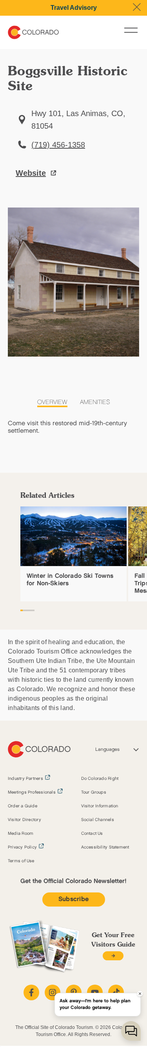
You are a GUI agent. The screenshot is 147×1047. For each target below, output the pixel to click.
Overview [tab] (52, 402)
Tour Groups (93, 792)
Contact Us (92, 834)
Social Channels (97, 820)
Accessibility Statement (105, 847)
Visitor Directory (24, 820)
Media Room (20, 834)
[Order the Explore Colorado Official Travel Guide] (113, 955)
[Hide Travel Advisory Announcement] (137, 7)
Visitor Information (99, 806)
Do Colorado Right (100, 779)
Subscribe (73, 899)
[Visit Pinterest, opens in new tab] (74, 992)
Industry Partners (25, 779)
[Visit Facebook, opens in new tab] (31, 992)
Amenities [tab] (95, 402)
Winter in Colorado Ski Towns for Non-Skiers (70, 579)
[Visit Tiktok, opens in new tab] (116, 992)
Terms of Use (21, 861)
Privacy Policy (22, 847)
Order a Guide (22, 806)
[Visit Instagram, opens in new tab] (52, 992)
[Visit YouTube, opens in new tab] (95, 992)
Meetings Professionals (32, 792)
